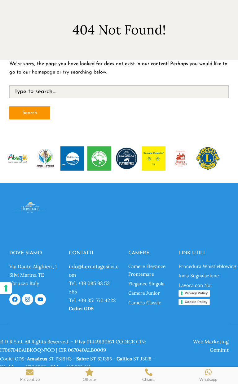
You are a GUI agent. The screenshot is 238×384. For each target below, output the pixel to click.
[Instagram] (27, 299)
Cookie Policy (196, 302)
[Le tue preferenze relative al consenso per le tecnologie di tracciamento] (6, 288)
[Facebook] (14, 299)
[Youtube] (40, 299)
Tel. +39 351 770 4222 (92, 300)
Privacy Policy (196, 293)
